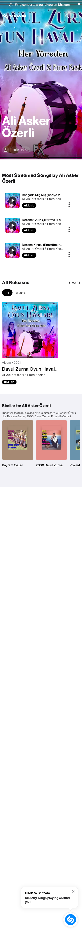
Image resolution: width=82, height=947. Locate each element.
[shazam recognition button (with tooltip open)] (70, 920)
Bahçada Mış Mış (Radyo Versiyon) (47, 195)
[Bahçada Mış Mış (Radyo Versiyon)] (37, 200)
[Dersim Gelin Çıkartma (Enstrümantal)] (37, 225)
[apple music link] (20, 149)
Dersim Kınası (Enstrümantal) (43, 245)
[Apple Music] (9, 382)
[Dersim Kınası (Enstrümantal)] (37, 250)
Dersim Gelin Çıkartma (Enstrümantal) (50, 220)
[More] (69, 205)
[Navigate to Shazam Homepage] (14, 16)
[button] (79, 4)
